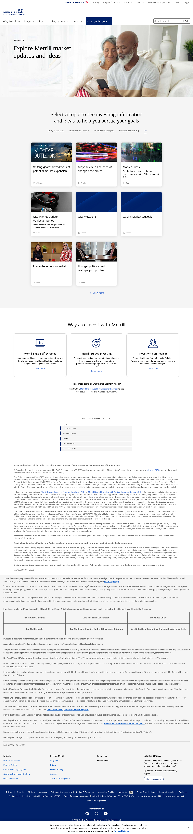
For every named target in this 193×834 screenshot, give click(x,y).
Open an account (153, 779)
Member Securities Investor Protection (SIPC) (124, 723)
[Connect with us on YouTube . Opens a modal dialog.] (106, 813)
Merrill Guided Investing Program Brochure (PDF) (63, 492)
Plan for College (10, 765)
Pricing (53, 765)
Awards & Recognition (60, 778)
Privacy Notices (121, 831)
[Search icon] (187, 21)
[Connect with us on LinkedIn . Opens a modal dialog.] (87, 813)
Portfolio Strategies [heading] (102, 131)
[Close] (188, 827)
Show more (89, 293)
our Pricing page (111, 581)
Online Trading (56, 769)
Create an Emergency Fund (15, 769)
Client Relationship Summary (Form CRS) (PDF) (68, 709)
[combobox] (171, 21)
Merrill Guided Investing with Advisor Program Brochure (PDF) (116, 492)
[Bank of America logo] (77, 2)
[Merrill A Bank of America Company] (14, 12)
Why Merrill (55, 760)
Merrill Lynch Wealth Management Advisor (99, 389)
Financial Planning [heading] (128, 131)
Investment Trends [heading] (77, 131)
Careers (53, 774)
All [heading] (144, 131)
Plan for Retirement (11, 760)
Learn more (40, 368)
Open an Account (11, 778)
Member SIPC (153, 470)
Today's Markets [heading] (55, 131)
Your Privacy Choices (147, 796)
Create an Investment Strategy (16, 774)
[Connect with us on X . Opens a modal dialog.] (96, 813)
